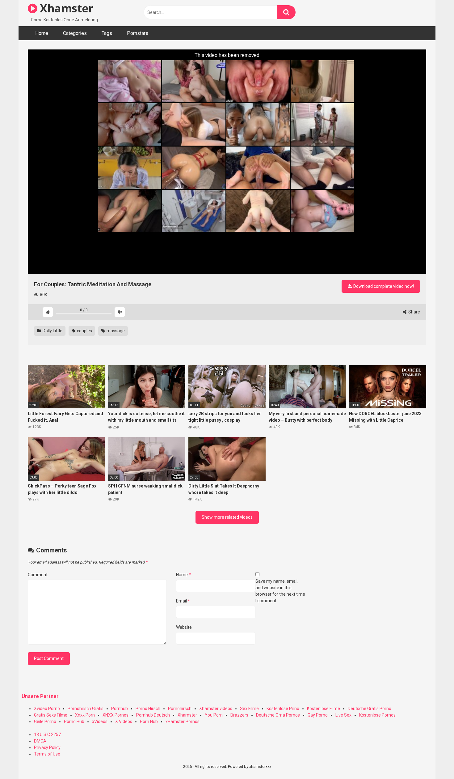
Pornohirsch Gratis (85, 708)
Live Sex (343, 715)
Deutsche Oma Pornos (278, 715)
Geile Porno (45, 721)
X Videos (123, 721)
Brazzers (239, 715)
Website (184, 627)
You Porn (214, 715)
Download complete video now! (383, 286)
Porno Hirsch (148, 708)
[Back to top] (433, 760)
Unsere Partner (40, 696)
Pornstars (137, 33)
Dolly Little (52, 330)
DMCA (40, 741)
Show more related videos (227, 517)
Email (183, 600)
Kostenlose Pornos (377, 715)
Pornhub (119, 708)
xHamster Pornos (183, 721)
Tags (107, 33)
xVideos (99, 721)
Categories (75, 33)
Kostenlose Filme (323, 708)
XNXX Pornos (115, 715)
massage (115, 330)
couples (84, 330)
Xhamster (65, 8)
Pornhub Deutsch (153, 715)
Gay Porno (318, 715)
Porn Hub (149, 721)
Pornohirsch (179, 708)
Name (183, 574)
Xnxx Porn (85, 715)
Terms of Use (47, 753)
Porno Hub (74, 721)
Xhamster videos (215, 708)
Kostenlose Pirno (283, 708)
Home (41, 33)
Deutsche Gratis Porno (369, 708)
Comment (38, 574)
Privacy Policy (47, 747)
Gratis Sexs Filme (50, 715)
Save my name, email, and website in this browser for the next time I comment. (280, 591)
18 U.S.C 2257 (47, 734)
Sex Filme (249, 708)
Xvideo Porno (47, 708)
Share (413, 311)
